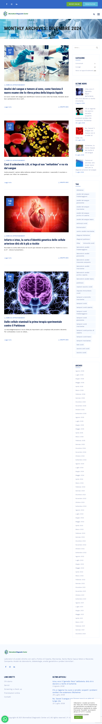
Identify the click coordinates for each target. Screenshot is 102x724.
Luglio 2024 (79, 467)
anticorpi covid (82, 223)
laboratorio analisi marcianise (83, 267)
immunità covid (88, 243)
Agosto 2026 (80, 371)
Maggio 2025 (80, 429)
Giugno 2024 (80, 471)
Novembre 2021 (81, 591)
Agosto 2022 (80, 556)
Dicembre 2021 (80, 587)
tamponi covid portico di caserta (85, 332)
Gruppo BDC (64, 107)
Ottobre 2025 (80, 409)
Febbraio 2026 (80, 394)
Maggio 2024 (80, 475)
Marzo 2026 (80, 390)
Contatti (7, 697)
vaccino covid (81, 352)
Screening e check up (13, 689)
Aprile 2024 (79, 479)
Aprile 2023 (79, 525)
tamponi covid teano (84, 336)
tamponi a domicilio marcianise (84, 298)
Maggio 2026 (80, 382)
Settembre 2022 (81, 552)
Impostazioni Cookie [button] (81, 714)
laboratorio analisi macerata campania (83, 261)
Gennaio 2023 (80, 537)
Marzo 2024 (79, 483)
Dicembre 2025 (81, 402)
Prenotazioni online (12, 693)
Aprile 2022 (79, 572)
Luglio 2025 (79, 421)
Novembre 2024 (81, 452)
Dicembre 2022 (81, 541)
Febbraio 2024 (80, 487)
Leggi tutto (8, 107)
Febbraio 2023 (80, 533)
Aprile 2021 (79, 618)
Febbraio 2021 (80, 626)
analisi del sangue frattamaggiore (83, 195)
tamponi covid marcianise (82, 325)
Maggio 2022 (80, 568)
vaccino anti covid (83, 348)
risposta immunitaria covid (84, 292)
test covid (80, 344)
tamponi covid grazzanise (82, 319)
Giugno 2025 (80, 425)
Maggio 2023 (80, 521)
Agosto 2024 (80, 463)
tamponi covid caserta (84, 307)
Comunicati (79, 63)
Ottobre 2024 (80, 456)
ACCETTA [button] (78, 717)
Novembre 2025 (81, 406)
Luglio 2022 (79, 560)
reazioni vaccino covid (84, 287)
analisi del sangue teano (85, 219)
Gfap (78, 243)
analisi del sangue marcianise (83, 208)
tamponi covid (82, 303)
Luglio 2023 (79, 514)
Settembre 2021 (81, 599)
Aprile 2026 (79, 386)
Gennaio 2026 (80, 398)
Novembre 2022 (81, 545)
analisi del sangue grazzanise (83, 202)
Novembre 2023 (81, 498)
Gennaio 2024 (80, 491)
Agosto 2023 (80, 510)
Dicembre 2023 (81, 494)
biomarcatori (81, 227)
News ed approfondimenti (15, 85)
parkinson (80, 283)
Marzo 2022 (79, 576)
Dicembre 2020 (81, 633)
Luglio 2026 (79, 375)
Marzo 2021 (79, 622)
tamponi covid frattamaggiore (82, 313)
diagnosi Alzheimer (83, 235)
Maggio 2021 (80, 614)
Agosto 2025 (80, 417)
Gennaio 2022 (80, 583)
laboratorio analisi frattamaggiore (83, 248)
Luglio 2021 (79, 606)
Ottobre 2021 (80, 595)
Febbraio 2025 (80, 440)
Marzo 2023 (79, 529)
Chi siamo (8, 681)
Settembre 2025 (81, 413)
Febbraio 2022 (80, 579)
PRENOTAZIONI (90, 4)
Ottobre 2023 (80, 502)
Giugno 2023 (80, 518)
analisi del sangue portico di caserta (83, 214)
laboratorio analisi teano (85, 279)
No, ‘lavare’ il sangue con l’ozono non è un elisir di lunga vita (85, 133)
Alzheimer (80, 190)
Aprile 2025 (79, 433)
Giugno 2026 (80, 378)
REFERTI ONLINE (74, 4)
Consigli (78, 67)
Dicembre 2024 (81, 448)
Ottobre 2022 (80, 548)
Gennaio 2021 (80, 630)
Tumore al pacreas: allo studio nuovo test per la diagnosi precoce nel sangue (86, 165)
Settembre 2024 (81, 460)
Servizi (6, 685)
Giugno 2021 (80, 610)
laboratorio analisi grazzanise (83, 255)
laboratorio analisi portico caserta (83, 274)
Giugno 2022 (80, 564)
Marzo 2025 (79, 436)
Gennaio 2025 (80, 444)
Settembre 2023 (81, 506)
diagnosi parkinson (83, 239)
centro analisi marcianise (85, 231)
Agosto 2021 (80, 603)
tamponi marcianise (84, 340)
